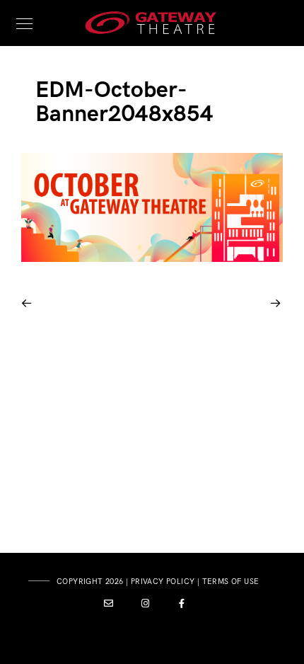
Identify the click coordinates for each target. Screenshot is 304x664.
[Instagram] (146, 606)
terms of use (230, 581)
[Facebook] (182, 606)
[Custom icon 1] (109, 606)
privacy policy (163, 581)
